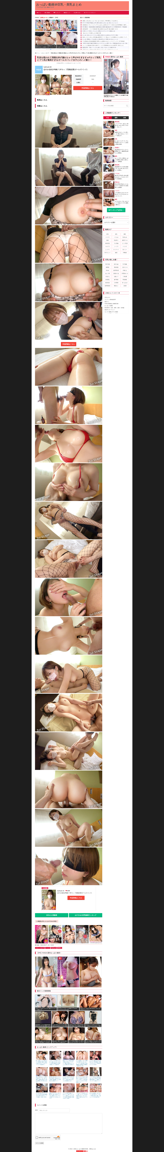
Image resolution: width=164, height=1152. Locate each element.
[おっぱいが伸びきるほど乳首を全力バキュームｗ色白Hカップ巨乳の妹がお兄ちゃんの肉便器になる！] (69, 1075)
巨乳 (107, 234)
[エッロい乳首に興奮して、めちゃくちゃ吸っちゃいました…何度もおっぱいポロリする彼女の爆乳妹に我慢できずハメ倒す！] (69, 1092)
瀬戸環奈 (116, 279)
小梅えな (125, 270)
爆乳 (125, 234)
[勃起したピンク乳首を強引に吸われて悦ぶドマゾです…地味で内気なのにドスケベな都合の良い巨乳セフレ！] (69, 1059)
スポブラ (107, 246)
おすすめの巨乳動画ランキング (85, 915)
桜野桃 (107, 267)
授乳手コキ (125, 240)
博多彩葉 (116, 267)
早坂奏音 (125, 279)
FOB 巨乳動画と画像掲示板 (111, 303)
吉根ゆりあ (116, 273)
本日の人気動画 (51, 915)
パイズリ (107, 237)
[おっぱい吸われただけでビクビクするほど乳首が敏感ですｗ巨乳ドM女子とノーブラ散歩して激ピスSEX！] (42, 1092)
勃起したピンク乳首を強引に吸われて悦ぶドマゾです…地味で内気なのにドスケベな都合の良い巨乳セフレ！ (68, 1063)
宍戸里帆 (125, 264)
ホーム (39, 12)
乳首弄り (116, 240)
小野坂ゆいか (124, 273)
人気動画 (48, 12)
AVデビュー (107, 252)
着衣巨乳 (107, 243)
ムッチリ (107, 249)
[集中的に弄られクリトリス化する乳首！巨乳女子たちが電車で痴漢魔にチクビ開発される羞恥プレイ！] (55, 1075)
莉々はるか (125, 282)
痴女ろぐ (107, 301)
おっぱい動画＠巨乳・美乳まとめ (59, 4)
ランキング (57, 12)
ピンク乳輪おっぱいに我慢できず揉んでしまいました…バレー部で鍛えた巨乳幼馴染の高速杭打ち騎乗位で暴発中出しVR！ (81, 1063)
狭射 (107, 240)
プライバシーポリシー (90, 12)
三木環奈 (116, 282)
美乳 (116, 234)
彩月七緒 (116, 264)
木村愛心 (107, 279)
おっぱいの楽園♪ (109, 305)
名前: (36, 1110)
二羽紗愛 (125, 276)
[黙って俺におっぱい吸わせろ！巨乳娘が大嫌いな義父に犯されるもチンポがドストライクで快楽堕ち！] (42, 1059)
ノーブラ (116, 246)
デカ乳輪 (116, 243)
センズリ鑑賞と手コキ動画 (111, 311)
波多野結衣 (116, 270)
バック (47, 948)
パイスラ (125, 246)
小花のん (107, 276)
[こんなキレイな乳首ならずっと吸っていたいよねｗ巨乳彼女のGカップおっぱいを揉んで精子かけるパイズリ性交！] (82, 1092)
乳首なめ (53, 948)
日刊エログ (107, 297)
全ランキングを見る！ (116, 210)
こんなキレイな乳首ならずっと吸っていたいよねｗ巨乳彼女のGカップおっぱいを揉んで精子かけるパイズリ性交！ (81, 1096)
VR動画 (125, 252)
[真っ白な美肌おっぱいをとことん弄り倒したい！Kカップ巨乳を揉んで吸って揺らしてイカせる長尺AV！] (96, 1092)
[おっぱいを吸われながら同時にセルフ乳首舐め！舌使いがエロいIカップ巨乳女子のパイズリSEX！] (96, 1059)
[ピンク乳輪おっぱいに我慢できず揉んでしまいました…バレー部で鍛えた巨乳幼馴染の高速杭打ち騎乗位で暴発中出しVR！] (82, 1059)
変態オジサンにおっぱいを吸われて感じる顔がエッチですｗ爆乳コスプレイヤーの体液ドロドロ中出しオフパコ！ (55, 1096)
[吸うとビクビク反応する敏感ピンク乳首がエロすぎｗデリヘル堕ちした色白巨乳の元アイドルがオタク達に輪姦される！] (82, 1075)
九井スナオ (125, 267)
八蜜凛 (125, 285)
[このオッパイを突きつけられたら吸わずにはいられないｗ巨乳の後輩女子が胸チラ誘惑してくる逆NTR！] (55, 1059)
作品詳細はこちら (88, 88)
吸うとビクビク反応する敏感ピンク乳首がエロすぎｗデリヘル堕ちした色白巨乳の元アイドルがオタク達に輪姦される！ (81, 1079)
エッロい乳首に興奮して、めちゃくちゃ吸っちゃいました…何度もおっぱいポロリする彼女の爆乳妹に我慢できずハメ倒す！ (68, 1096)
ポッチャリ (116, 249)
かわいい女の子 (40, 948)
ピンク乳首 (125, 243)
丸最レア (116, 276)
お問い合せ (77, 12)
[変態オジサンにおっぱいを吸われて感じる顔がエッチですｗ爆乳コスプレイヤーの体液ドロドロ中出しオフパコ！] (55, 1092)
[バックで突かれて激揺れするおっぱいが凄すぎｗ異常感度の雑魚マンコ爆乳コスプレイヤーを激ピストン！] (96, 1075)
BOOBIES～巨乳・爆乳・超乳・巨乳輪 (114, 307)
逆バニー (125, 249)
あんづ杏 (107, 273)
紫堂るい (116, 285)
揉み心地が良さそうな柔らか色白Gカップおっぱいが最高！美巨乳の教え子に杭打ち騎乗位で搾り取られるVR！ (41, 1079)
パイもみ (116, 237)
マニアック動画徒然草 (110, 299)
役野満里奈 (107, 285)
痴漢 (116, 252)
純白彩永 (107, 282)
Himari (107, 270)
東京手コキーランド (110, 309)
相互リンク (67, 12)
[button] (46, 49)
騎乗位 (59, 948)
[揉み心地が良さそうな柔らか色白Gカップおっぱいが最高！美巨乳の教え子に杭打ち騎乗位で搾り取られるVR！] (42, 1075)
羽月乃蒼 (107, 264)
